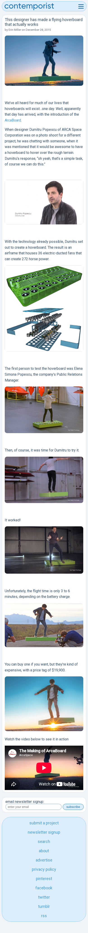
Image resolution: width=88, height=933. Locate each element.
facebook (43, 887)
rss (44, 915)
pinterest (44, 878)
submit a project (44, 823)
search (44, 841)
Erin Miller (15, 29)
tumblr (44, 906)
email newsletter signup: (24, 801)
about (44, 850)
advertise (44, 860)
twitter (44, 897)
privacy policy (44, 869)
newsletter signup (44, 832)
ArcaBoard (13, 120)
